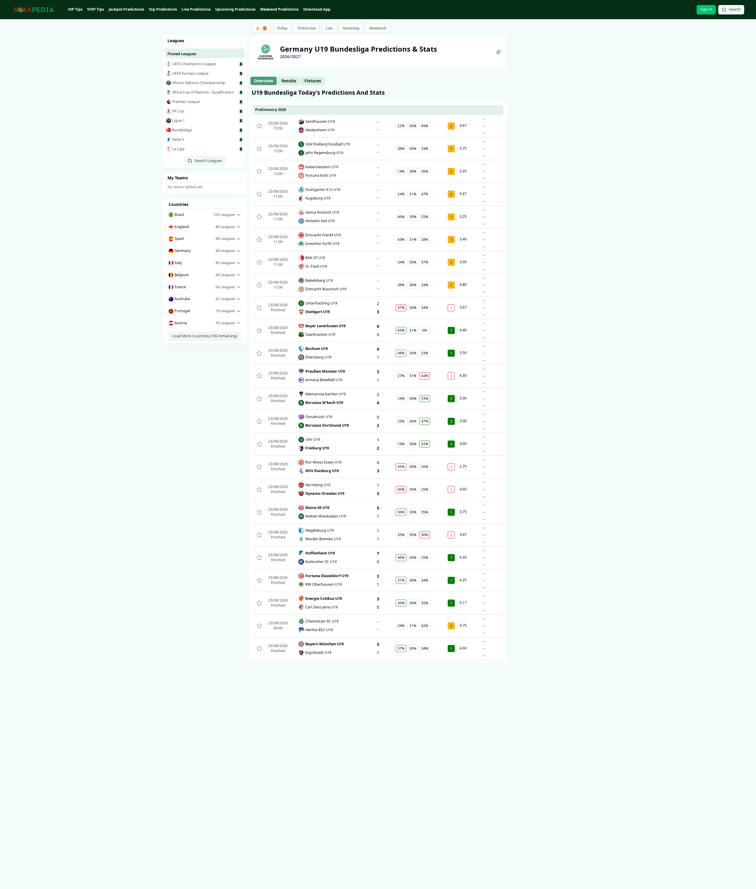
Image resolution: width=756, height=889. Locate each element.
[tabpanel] (378, 375)
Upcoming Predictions (235, 9)
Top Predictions (163, 9)
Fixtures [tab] (312, 81)
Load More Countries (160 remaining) (204, 335)
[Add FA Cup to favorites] (241, 111)
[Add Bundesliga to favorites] (241, 130)
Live (329, 28)
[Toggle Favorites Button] (259, 126)
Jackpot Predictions (126, 9)
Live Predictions (196, 9)
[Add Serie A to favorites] (241, 140)
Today (282, 28)
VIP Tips (75, 9)
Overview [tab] (263, 81)
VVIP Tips (95, 9)
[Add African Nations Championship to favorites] (241, 83)
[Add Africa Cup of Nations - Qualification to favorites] (241, 92)
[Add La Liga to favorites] (241, 149)
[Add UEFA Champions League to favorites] (241, 64)
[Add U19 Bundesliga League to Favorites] (498, 51)
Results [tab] (288, 81)
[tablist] (287, 81)
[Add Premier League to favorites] (241, 102)
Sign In (706, 9)
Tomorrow (306, 28)
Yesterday (351, 28)
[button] (205, 214)
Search (735, 9)
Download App (316, 9)
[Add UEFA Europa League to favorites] (241, 74)
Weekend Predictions (279, 9)
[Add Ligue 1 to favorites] (241, 121)
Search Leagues (208, 160)
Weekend (377, 28)
